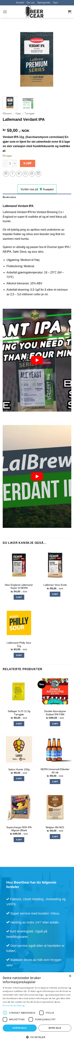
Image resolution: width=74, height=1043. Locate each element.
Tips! (55, 2)
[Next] (65, 59)
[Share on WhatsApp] (6, 174)
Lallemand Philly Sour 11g (19, 644)
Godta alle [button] (20, 1027)
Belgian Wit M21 (55, 827)
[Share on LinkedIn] (38, 174)
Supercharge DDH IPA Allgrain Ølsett (19, 829)
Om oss (31, 2)
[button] (5, 11)
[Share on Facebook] (12, 174)
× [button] (70, 976)
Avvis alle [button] (54, 1027)
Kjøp (28, 163)
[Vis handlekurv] (69, 12)
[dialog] (37, 1007)
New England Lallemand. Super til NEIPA (19, 586)
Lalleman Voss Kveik (55, 585)
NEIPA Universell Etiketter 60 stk (55, 771)
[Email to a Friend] (25, 174)
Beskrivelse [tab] (9, 197)
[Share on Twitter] (19, 174)
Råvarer (7, 113)
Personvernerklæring (14, 1005)
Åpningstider (43, 2)
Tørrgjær (30, 113)
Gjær (18, 113)
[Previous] (8, 59)
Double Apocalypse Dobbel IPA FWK (55, 713)
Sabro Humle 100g (19, 769)
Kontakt (20, 2)
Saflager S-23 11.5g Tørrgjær (19, 713)
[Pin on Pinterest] (32, 174)
